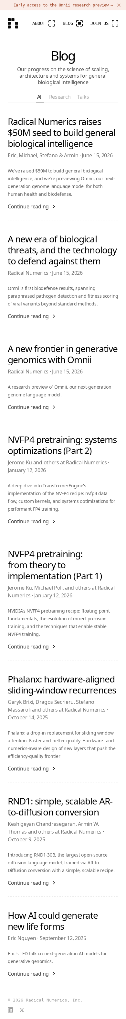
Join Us (99, 23)
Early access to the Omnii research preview (63, 5)
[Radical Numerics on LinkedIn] (10, 1010)
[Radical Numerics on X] (21, 1010)
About (38, 23)
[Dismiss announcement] (119, 5)
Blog (68, 23)
